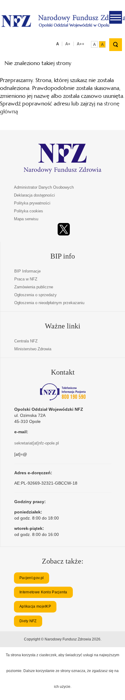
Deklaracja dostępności (34, 195)
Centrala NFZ (26, 341)
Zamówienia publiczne (33, 287)
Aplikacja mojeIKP (35, 606)
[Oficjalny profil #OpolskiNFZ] (64, 229)
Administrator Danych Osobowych (44, 187)
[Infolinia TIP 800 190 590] (63, 391)
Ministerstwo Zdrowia (32, 349)
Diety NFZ (28, 621)
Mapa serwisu (26, 219)
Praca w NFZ (25, 279)
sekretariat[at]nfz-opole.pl (36, 443)
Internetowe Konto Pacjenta (43, 592)
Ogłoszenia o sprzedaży (35, 295)
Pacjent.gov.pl (31, 578)
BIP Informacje (27, 271)
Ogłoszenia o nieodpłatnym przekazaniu (49, 302)
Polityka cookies (28, 211)
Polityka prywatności (32, 203)
